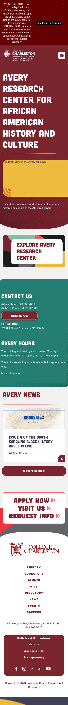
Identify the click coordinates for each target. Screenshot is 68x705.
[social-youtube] (48, 669)
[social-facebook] (16, 669)
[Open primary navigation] (61, 55)
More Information (11, 373)
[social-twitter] (40, 669)
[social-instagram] (24, 669)
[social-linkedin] (32, 669)
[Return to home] (23, 55)
